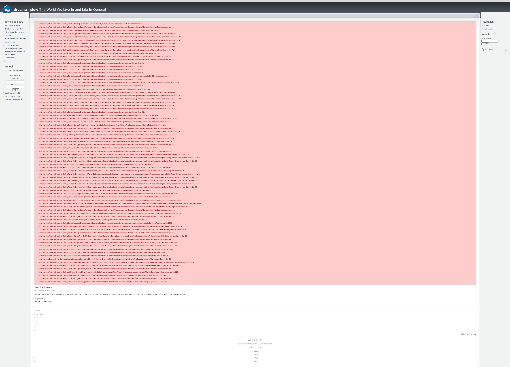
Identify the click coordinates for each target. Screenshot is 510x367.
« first (38, 311)
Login (36, 301)
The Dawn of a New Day (14, 29)
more (4, 61)
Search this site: (487, 38)
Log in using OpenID (12, 93)
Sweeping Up (10, 42)
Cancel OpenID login (12, 96)
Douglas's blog (39, 299)
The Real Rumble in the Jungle (16, 39)
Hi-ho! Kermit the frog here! (14, 32)
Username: (15, 79)
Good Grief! (9, 35)
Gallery (486, 26)
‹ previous (39, 314)
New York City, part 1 (12, 26)
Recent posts (488, 29)
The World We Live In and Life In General (60, 10)
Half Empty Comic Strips (13, 48)
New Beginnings (43, 287)
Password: (15, 84)
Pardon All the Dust (12, 45)
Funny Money (10, 58)
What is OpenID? (15, 75)
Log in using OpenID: (15, 70)
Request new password (13, 100)
